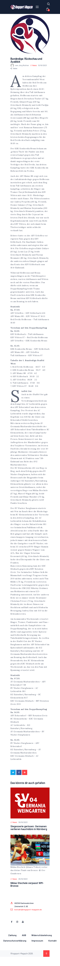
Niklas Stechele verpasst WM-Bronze (27, 884)
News (34, 65)
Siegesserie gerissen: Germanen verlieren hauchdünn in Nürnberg (28, 827)
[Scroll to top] (46, 953)
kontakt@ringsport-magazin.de (28, 909)
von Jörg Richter (22, 65)
